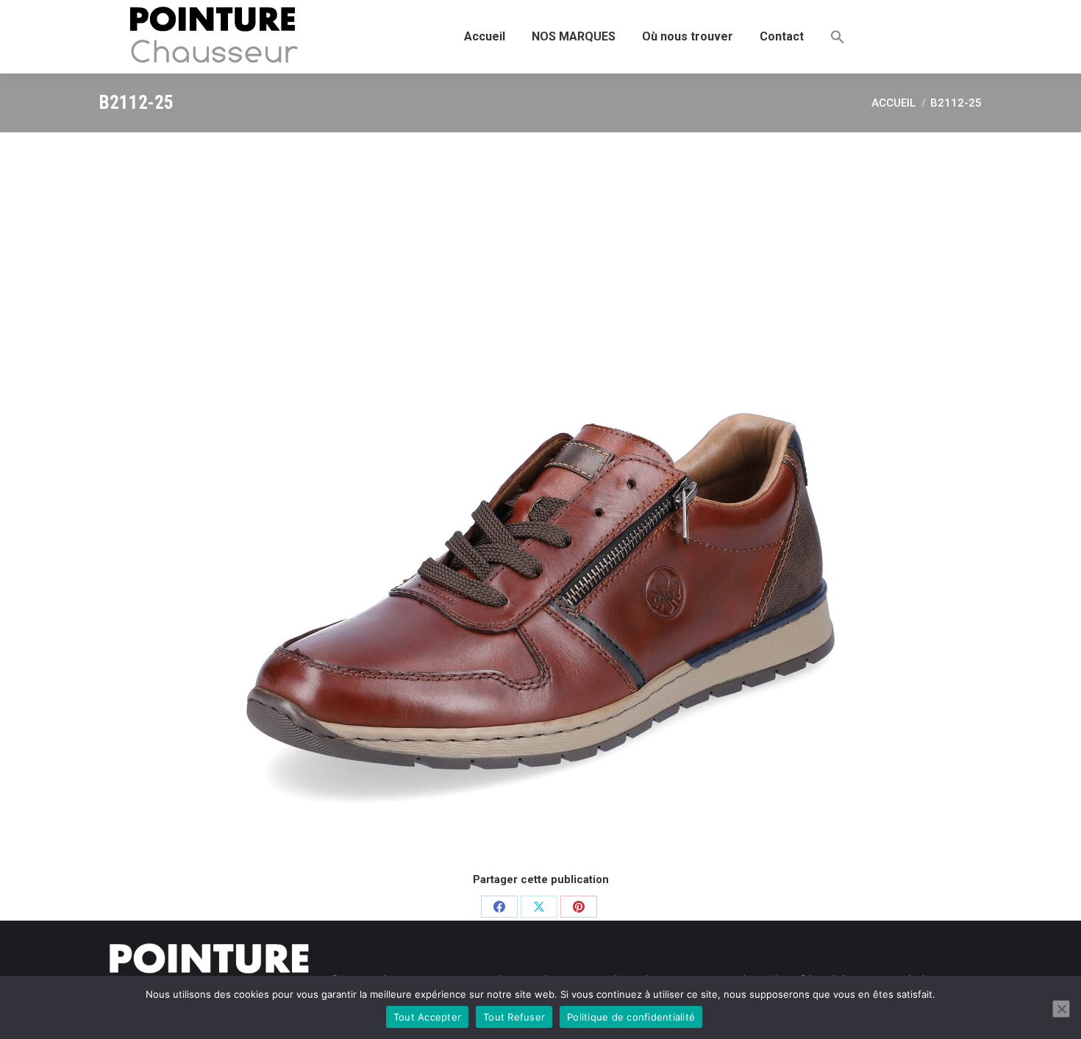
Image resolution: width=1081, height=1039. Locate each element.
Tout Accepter (427, 1017)
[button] (837, 36)
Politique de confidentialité (631, 1017)
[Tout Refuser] (1061, 1009)
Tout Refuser (514, 1017)
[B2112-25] (540, 500)
